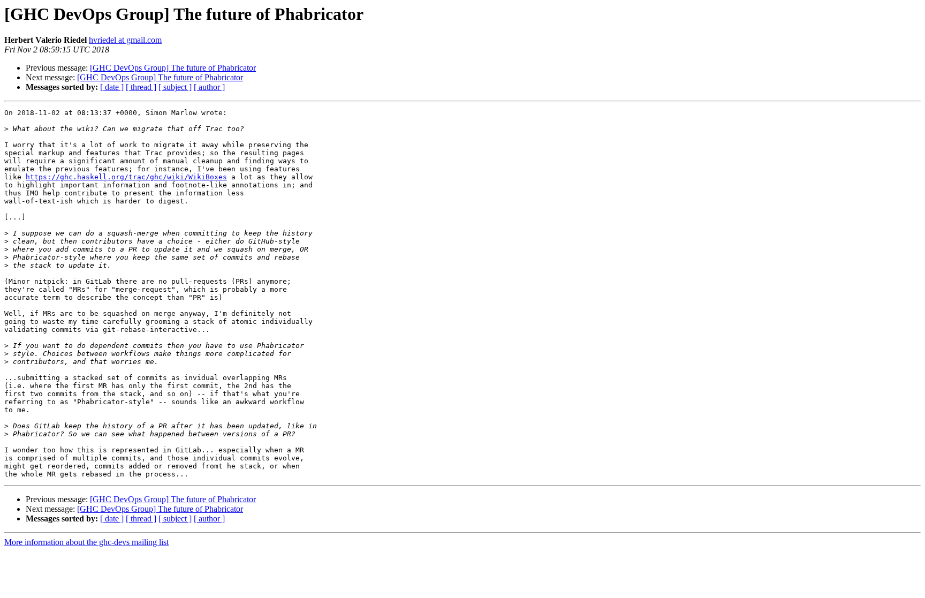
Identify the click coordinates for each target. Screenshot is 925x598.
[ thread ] (141, 87)
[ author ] (209, 87)
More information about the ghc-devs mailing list (86, 542)
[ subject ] (175, 87)
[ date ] (112, 87)
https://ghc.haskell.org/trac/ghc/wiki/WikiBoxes (126, 177)
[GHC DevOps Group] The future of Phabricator (173, 67)
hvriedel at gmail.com (125, 39)
